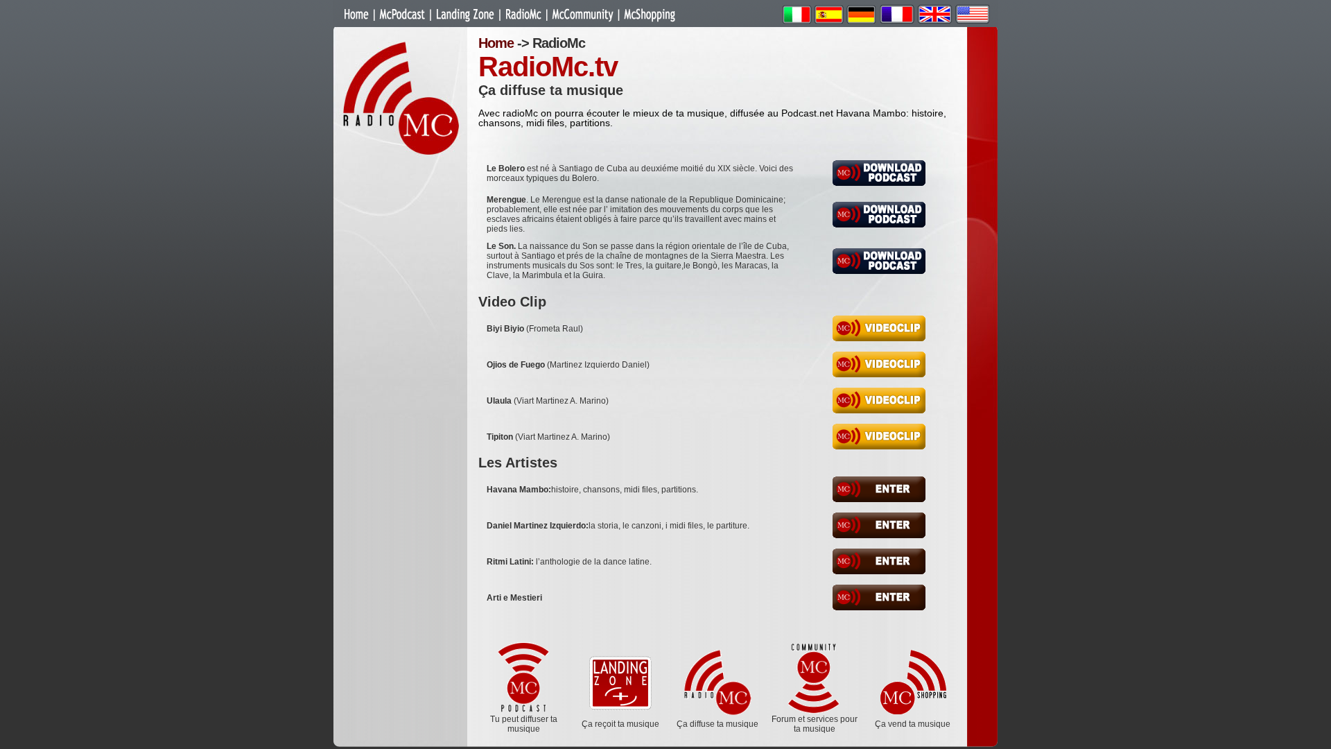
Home (496, 43)
